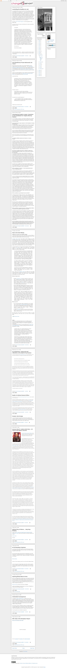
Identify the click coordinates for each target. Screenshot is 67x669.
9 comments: (26, 522)
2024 (39, 43)
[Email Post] (30, 55)
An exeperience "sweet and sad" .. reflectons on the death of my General (21, 352)
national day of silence (15, 533)
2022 (39, 45)
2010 (39, 52)
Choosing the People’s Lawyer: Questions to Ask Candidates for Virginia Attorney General (22, 116)
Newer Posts (14, 648)
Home (23, 648)
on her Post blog (25, 74)
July (20, 247)
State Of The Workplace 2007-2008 (17, 620)
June (17, 247)
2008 (39, 70)
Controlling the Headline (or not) (20, 9)
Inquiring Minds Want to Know (19, 576)
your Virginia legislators (23, 304)
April (40, 67)
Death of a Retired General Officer (20, 395)
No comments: (26, 106)
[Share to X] (14, 57)
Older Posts (32, 648)
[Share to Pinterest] (16, 57)
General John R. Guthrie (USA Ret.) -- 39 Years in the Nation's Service (22, 430)
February (40, 68)
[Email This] (12, 57)
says (22, 282)
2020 (39, 48)
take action (18, 309)
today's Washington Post (19, 598)
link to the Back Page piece (20, 21)
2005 (39, 74)
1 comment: (26, 391)
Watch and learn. (14, 558)
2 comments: (27, 55)
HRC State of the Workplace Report (21, 618)
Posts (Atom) (25, 651)
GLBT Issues (22, 109)
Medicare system (22, 271)
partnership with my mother (22, 409)
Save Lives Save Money (18, 232)
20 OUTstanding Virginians (19, 547)
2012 (39, 49)
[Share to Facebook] (15, 57)
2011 (39, 51)
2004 (39, 75)
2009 (39, 53)
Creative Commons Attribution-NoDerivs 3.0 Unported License (28, 663)
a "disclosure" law (19, 278)
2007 (39, 71)
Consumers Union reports (16, 238)
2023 (39, 44)
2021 (39, 47)
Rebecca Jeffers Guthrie (15, 445)
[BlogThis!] (13, 57)
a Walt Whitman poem (23, 354)
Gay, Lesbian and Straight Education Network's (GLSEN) (24, 532)
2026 (39, 40)
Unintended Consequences (19, 596)
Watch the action (14, 584)
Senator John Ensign (17, 416)
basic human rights (17, 109)
